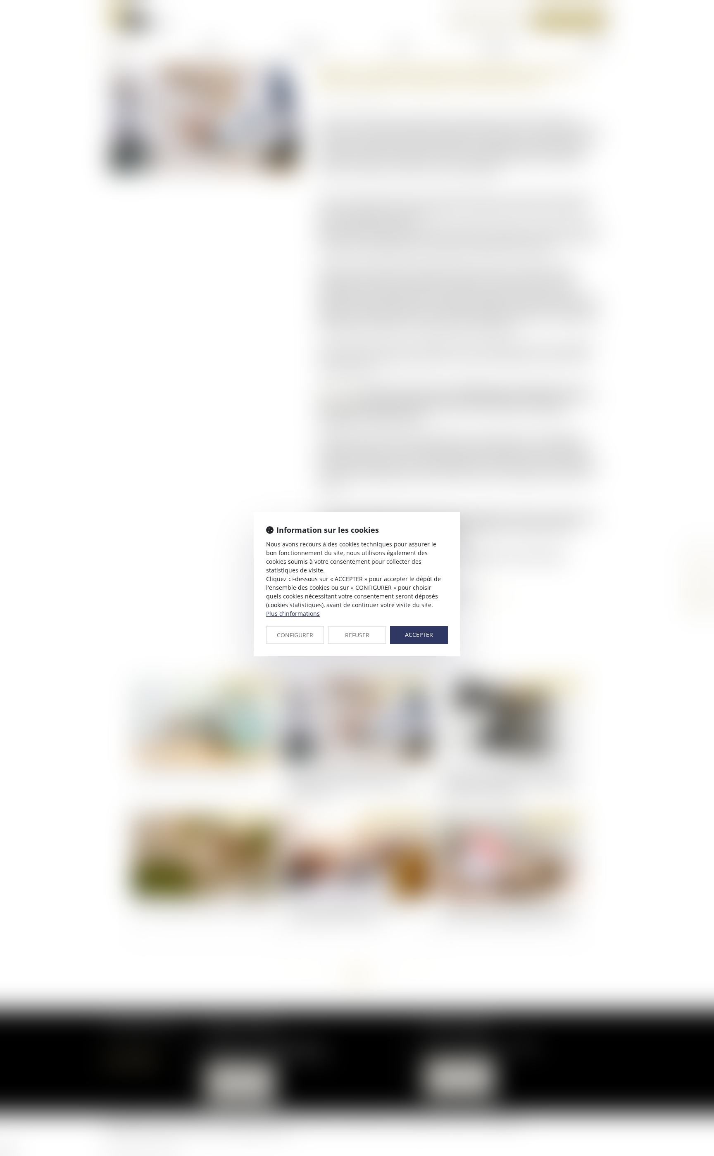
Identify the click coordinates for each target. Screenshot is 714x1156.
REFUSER (357, 635)
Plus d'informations (293, 613)
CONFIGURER (295, 635)
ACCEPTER (419, 635)
